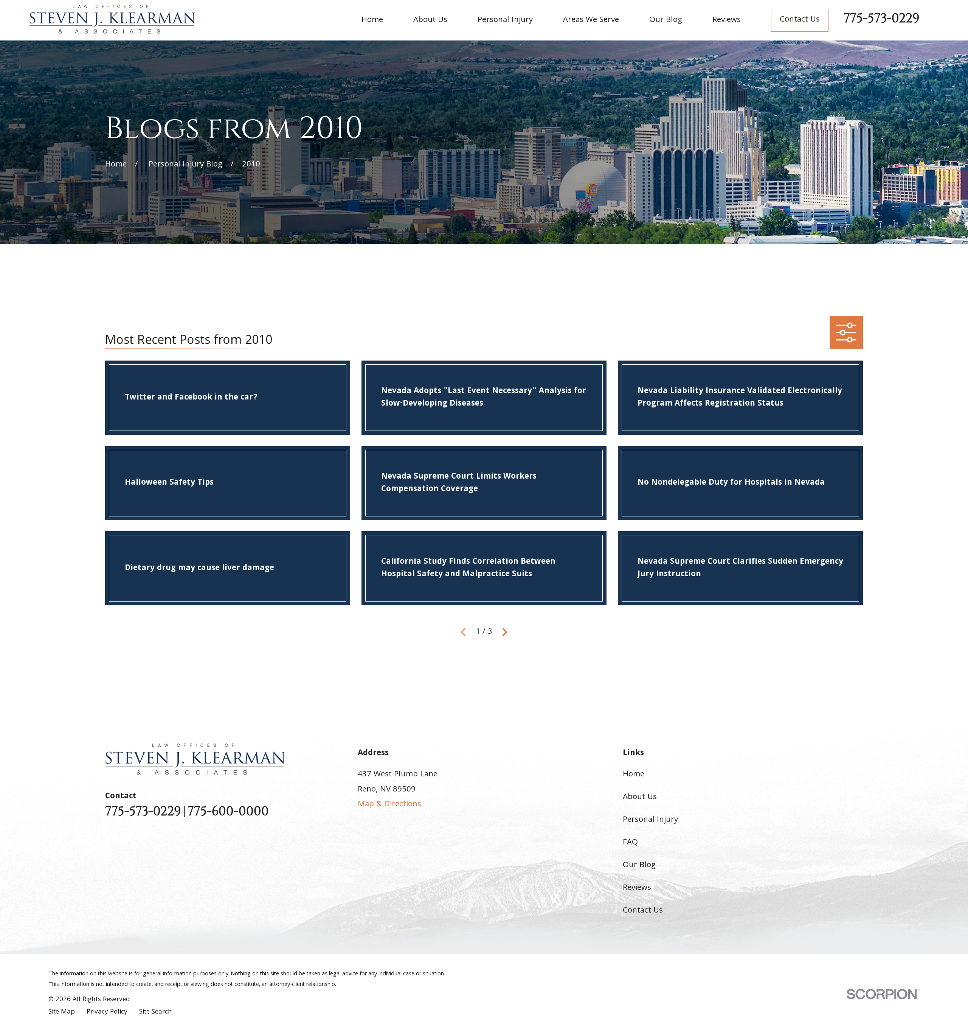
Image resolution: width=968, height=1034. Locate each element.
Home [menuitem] (372, 20)
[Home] (112, 19)
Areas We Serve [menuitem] (591, 20)
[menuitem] (61, 1012)
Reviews (637, 888)
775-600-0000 (228, 811)
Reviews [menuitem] (726, 20)
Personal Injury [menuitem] (505, 20)
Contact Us (800, 19)
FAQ (630, 842)
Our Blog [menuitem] (665, 20)
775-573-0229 (882, 18)
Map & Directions (389, 804)
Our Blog (639, 865)
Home (633, 774)
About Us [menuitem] (430, 20)
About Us (640, 797)
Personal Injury (650, 820)
